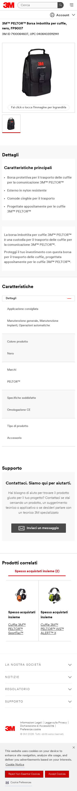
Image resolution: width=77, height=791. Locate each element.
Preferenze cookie (30, 729)
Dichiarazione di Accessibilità (37, 726)
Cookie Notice (15, 764)
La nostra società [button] (23, 664)
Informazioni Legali (31, 722)
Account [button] (62, 15)
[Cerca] (60, 5)
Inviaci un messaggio (43, 528)
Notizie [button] (12, 677)
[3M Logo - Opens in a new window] (8, 5)
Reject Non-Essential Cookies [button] (24, 774)
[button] (18, 782)
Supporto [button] (14, 701)
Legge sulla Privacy (56, 722)
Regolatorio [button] (17, 689)
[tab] (37, 571)
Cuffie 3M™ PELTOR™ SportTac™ (17, 629)
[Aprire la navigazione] (71, 5)
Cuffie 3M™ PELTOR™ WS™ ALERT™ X (52, 629)
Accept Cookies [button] (57, 774)
